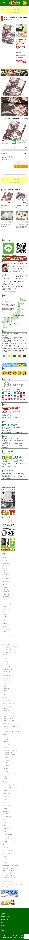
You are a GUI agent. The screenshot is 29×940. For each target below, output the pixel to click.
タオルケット (6, 723)
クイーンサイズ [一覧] (8, 870)
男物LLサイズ (6, 565)
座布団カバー (6, 811)
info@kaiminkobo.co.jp (9, 291)
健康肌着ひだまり (6, 644)
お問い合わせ (4, 919)
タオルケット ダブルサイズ (10, 729)
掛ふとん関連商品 (6, 700)
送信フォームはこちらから (9, 288)
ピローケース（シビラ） (10, 847)
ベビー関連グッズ (6, 578)
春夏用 (5, 614)
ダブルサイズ (7, 589)
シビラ (4, 831)
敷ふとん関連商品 (6, 581)
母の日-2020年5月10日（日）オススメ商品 (12, 884)
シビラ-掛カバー (8, 834)
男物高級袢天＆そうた (8, 568)
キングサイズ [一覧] (8, 873)
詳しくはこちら (6, 327)
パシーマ (4, 799)
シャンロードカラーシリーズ (9, 635)
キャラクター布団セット (9, 671)
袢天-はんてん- (5, 560)
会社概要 (3, 914)
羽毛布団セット (7, 741)
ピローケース (6, 844)
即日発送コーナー (7, 681)
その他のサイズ (7, 591)
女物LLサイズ (6, 572)
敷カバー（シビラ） (9, 828)
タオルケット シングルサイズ (11, 726)
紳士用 (4, 856)
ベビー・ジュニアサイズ (10, 773)
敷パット (5, 611)
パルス (4, 640)
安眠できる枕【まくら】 (7, 782)
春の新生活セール (6, 661)
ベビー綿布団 (6, 654)
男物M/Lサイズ (6, 563)
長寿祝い (4, 620)
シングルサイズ (7, 587)
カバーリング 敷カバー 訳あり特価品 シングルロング (7, 205)
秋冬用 (5, 616)
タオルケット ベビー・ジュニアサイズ (13, 731)
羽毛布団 (5, 734)
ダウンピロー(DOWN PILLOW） (10, 785)
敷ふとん (5, 584)
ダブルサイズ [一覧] (8, 868)
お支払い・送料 (5, 916)
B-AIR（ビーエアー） (8, 599)
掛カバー (21, 11)
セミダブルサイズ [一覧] (9, 877)
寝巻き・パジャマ (6, 853)
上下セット (6, 684)
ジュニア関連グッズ (6, 862)
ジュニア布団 (5, 664)
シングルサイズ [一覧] (8, 875)
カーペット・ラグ (6, 805)
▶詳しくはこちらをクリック (9, 466)
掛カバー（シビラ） (9, 822)
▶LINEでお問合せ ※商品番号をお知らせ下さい (22, 142)
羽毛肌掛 (6, 747)
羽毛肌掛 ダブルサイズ (10, 752)
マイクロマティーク (9, 776)
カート (2, 928)
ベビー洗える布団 (7, 650)
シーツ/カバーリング (13, 9)
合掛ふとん (6, 757)
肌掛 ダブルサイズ (8, 718)
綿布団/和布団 (5, 678)
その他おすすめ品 (6, 675)
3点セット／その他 (7, 850)
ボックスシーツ (6, 813)
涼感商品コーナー (6, 796)
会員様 (2, 930)
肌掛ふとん (6, 688)
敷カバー (5, 825)
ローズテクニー (6, 596)
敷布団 (5, 690)
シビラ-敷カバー (8, 836)
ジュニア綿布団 (6, 667)
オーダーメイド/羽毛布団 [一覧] (10, 865)
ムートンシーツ (6, 594)
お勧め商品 (4, 557)
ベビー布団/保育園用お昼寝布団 (9, 647)
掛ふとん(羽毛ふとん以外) (9, 703)
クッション (4, 658)
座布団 (3, 802)
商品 (7, 7)
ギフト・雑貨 (5, 887)
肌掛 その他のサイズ (9, 720)
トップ (4, 7)
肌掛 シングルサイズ (9, 716)
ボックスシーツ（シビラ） (10, 816)
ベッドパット (6, 609)
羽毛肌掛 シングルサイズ (11, 750)
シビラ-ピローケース (9, 839)
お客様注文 (4, 623)
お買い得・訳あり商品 (14, 12)
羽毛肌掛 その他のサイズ (11, 754)
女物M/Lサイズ (6, 570)
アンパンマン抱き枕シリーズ (10, 787)
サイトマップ (4, 922)
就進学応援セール (6, 697)
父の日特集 (4, 790)
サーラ (4, 638)
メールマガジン (5, 925)
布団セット (4, 626)
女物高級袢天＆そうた (8, 574)
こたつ (3, 694)
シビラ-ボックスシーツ (9, 841)
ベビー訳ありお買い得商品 (9, 652)
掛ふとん (6, 686)
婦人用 (4, 858)
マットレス (5, 601)
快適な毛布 (5, 768)
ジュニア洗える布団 (7, 669)
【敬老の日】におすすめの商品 (9, 793)
